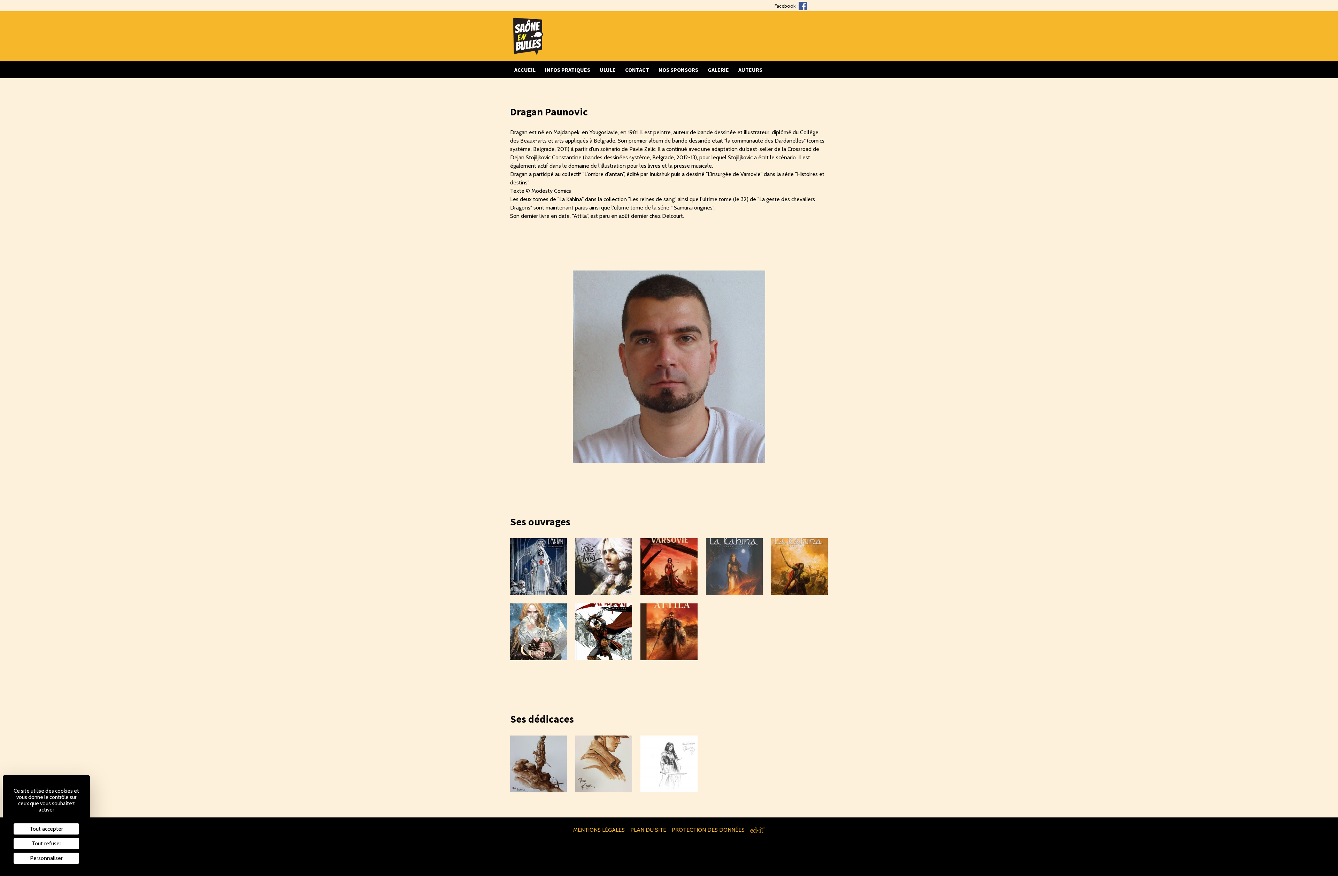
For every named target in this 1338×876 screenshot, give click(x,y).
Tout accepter (46, 828)
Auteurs (750, 69)
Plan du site (648, 830)
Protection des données (708, 830)
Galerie (718, 69)
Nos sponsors (678, 69)
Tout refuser (46, 843)
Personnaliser (46, 858)
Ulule (608, 69)
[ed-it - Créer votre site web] (757, 830)
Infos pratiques (567, 69)
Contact (637, 69)
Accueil (525, 69)
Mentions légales (599, 830)
